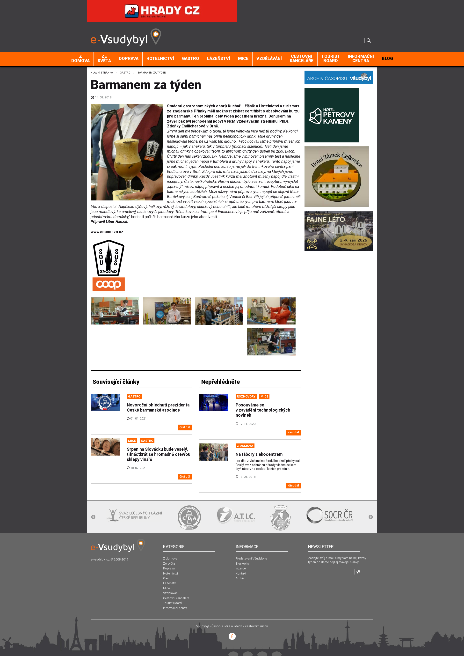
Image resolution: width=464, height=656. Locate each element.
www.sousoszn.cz (107, 231)
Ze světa (104, 58)
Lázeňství (218, 58)
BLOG (387, 58)
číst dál (185, 427)
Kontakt (241, 573)
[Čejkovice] (336, 176)
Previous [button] (93, 517)
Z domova (80, 58)
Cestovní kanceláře (301, 58)
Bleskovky (242, 563)
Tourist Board (330, 58)
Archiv (240, 578)
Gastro (190, 58)
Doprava (128, 58)
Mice (243, 58)
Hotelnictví (160, 58)
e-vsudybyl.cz (100, 559)
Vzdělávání (269, 58)
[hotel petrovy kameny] (331, 114)
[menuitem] (80, 59)
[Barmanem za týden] (115, 310)
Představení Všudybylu (251, 558)
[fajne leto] (338, 230)
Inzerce (241, 568)
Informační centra (361, 58)
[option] (134, 515)
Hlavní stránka (102, 72)
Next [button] (370, 517)
